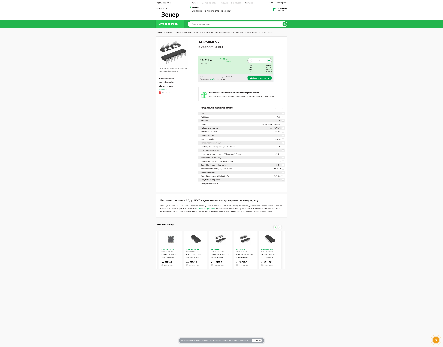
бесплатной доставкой (205, 208)
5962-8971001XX (192, 249)
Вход (271, 2)
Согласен (257, 340)
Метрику (202, 340)
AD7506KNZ (240, 249)
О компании (236, 3)
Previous (275, 227)
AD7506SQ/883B (267, 249)
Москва (195, 7)
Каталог (195, 3)
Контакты (249, 3)
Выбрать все (277, 108)
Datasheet (164, 91)
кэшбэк (212, 79)
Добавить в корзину (259, 78)
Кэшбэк (224, 3)
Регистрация (282, 2)
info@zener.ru (161, 8)
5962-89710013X (168, 249)
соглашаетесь (226, 340)
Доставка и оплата (209, 3)
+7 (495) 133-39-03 (164, 3)
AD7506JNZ (215, 249)
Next (280, 227)
